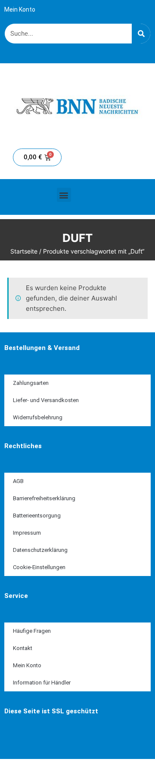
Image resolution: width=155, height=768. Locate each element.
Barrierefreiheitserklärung (44, 498)
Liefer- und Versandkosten (46, 400)
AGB (18, 481)
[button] (64, 195)
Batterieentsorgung (37, 515)
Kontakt (22, 648)
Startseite (23, 251)
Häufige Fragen (32, 631)
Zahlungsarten (31, 383)
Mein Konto (19, 9)
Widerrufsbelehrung (37, 417)
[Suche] (141, 33)
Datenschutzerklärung (40, 550)
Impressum (27, 533)
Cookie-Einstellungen (39, 567)
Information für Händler (42, 682)
